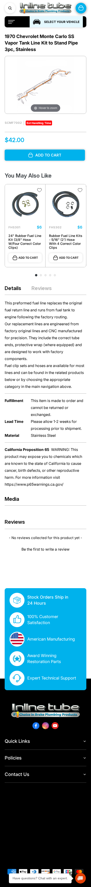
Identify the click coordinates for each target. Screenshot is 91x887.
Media (12, 499)
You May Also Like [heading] (28, 175)
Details (13, 288)
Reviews (42, 288)
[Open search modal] (10, 8)
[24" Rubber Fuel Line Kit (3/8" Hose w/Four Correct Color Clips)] (25, 204)
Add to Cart (28, 257)
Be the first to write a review (45, 549)
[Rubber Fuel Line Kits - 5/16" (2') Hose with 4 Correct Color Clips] (65, 204)
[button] (45, 549)
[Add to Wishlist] (39, 190)
